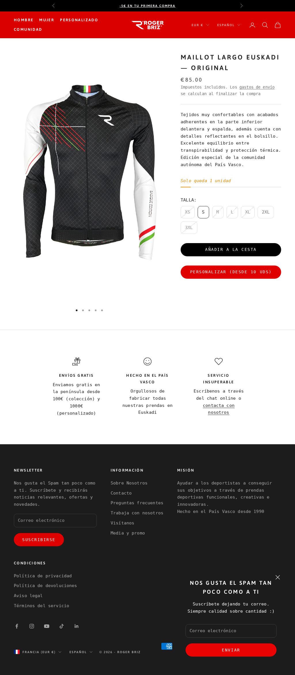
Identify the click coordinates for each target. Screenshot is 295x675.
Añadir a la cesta (231, 249)
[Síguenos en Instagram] (32, 626)
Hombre (23, 20)
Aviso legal (28, 595)
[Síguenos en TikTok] (62, 626)
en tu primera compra (147, 5)
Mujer (46, 20)
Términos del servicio (41, 605)
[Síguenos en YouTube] (47, 626)
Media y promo (128, 533)
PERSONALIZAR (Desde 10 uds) (231, 272)
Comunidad (28, 29)
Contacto (121, 493)
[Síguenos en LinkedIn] (77, 626)
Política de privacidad (43, 575)
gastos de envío (257, 87)
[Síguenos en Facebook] (17, 626)
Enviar (231, 650)
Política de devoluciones (45, 585)
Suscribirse (39, 539)
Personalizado (79, 20)
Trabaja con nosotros (137, 513)
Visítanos (122, 523)
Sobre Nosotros (129, 483)
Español (226, 25)
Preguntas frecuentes (137, 502)
